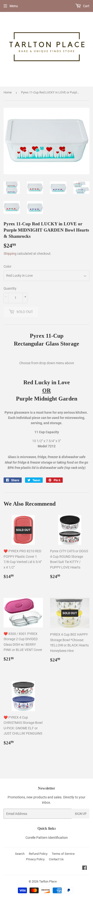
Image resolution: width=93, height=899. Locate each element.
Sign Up (80, 814)
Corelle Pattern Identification (47, 837)
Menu (14, 6)
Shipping (10, 253)
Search (20, 854)
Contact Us (56, 859)
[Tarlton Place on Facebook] (84, 868)
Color (7, 266)
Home (8, 92)
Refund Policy (38, 854)
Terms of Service (63, 854)
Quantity (10, 288)
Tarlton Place (48, 881)
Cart (85, 6)
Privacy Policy (35, 859)
